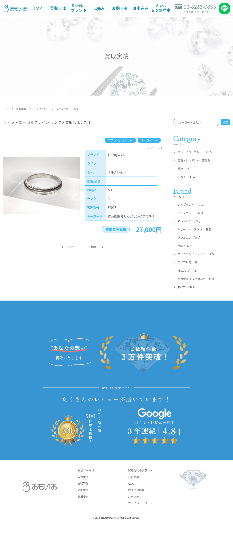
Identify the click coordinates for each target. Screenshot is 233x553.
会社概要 (133, 476)
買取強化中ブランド (140, 470)
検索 (225, 122)
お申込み (133, 496)
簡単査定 (83, 496)
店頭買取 (83, 476)
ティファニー (149, 140)
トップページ (86, 470)
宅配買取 (83, 489)
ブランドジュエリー (120, 140)
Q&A (131, 483)
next (94, 247)
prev (70, 247)
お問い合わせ (136, 489)
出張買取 (83, 483)
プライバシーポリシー (141, 503)
